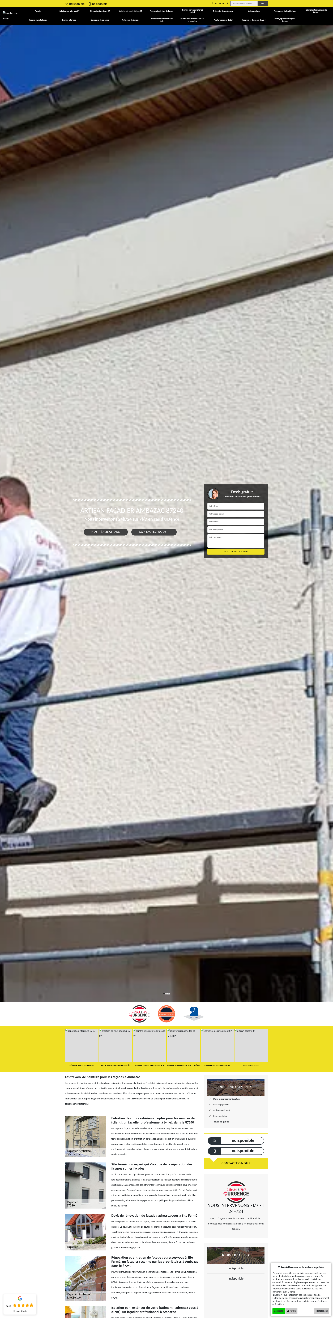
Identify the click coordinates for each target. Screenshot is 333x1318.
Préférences (322, 1311)
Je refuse (291, 1311)
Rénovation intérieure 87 (100, 11)
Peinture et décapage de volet (254, 20)
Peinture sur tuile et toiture (285, 11)
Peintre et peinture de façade (161, 11)
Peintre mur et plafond (38, 20)
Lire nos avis (20, 1311)
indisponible (76, 4)
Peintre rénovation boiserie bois (162, 20)
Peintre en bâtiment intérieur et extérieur (192, 20)
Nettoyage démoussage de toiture (285, 20)
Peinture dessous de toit (223, 20)
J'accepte (278, 1311)
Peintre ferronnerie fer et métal (192, 11)
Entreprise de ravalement (223, 11)
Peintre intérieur (69, 20)
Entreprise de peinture (100, 20)
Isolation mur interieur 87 (69, 11)
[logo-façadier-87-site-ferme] (11, 16)
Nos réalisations (105, 532)
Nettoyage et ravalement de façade (316, 11)
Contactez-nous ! (154, 532)
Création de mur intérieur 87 (130, 11)
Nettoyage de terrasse (130, 20)
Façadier (38, 11)
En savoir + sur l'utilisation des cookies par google (297, 1295)
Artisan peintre (254, 11)
